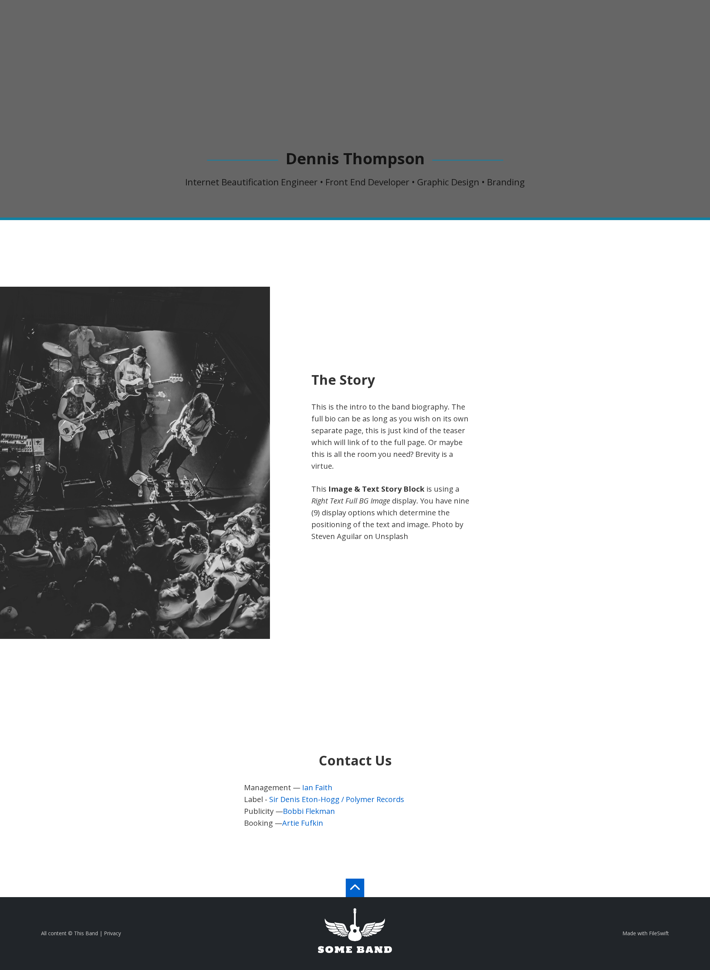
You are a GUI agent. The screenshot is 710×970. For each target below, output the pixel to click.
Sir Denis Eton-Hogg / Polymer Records (336, 799)
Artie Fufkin (302, 823)
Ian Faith (317, 787)
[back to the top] (355, 888)
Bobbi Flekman (309, 811)
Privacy (112, 933)
